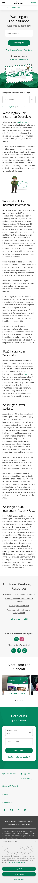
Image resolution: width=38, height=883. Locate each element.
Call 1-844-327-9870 (19, 59)
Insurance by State (8, 107)
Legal (30, 821)
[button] (18, 619)
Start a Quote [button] (19, 42)
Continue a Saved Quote (18, 50)
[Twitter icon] (18, 809)
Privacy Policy (22, 821)
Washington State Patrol (19, 605)
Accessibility (11, 824)
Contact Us (6, 803)
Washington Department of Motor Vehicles (19, 599)
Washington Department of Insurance (19, 594)
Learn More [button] (9, 99)
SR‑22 (27, 374)
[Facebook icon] (4, 809)
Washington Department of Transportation (19, 611)
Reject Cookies (19, 874)
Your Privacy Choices (24, 824)
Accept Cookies (19, 869)
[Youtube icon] (25, 809)
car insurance (23, 122)
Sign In (33, 3)
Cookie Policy (11, 863)
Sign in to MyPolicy (9, 786)
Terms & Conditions (10, 821)
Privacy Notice (20, 863)
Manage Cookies (19, 879)
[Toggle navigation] (3, 2)
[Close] (35, 841)
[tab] (19, 619)
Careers (5, 795)
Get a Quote (19, 750)
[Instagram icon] (11, 809)
